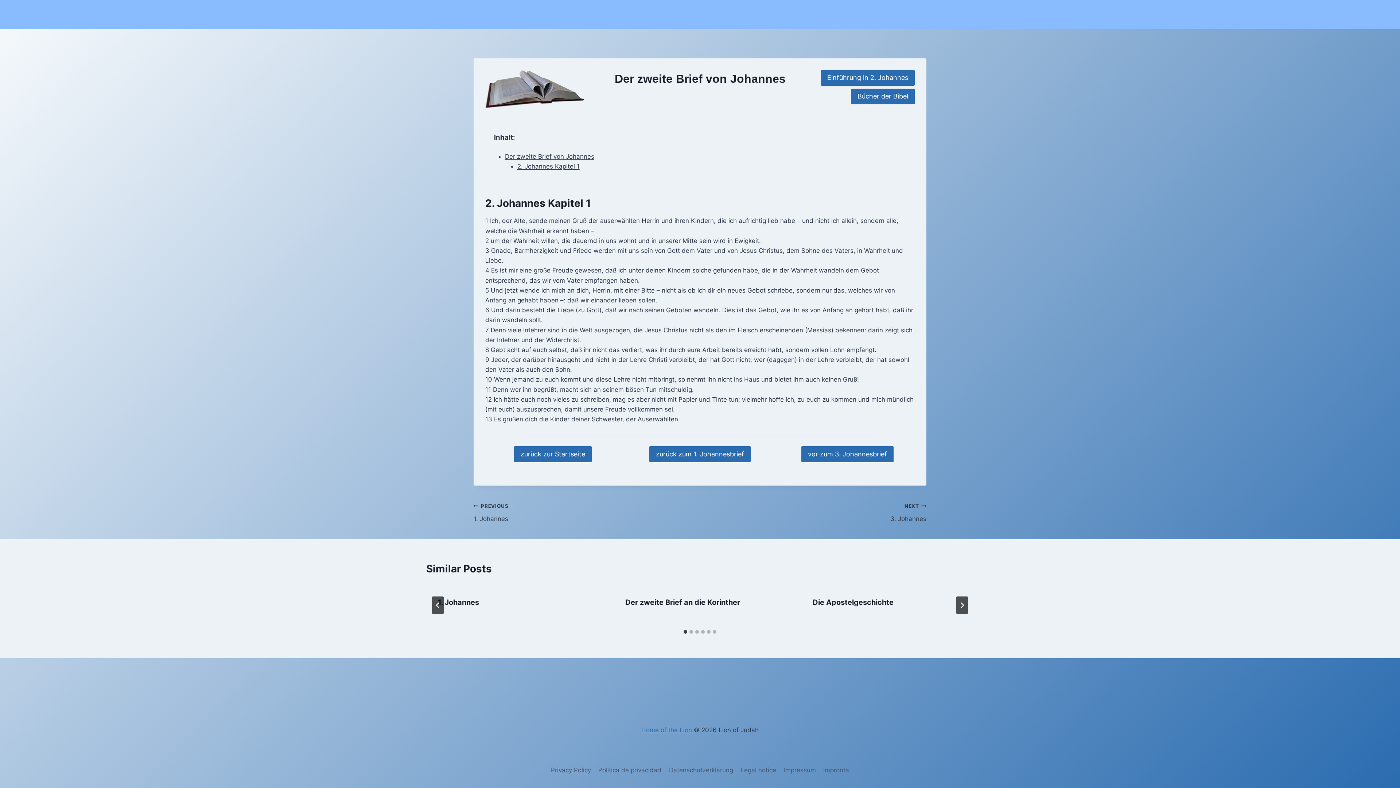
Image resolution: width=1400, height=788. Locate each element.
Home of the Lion (667, 730)
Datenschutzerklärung (701, 770)
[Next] (962, 605)
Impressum (800, 770)
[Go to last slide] (438, 605)
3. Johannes (908, 512)
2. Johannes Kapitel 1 (548, 166)
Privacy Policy (571, 770)
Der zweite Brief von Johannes (549, 156)
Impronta (836, 770)
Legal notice (758, 770)
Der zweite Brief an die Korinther (682, 602)
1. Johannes (491, 512)
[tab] (685, 632)
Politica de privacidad (629, 770)
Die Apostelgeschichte (853, 602)
